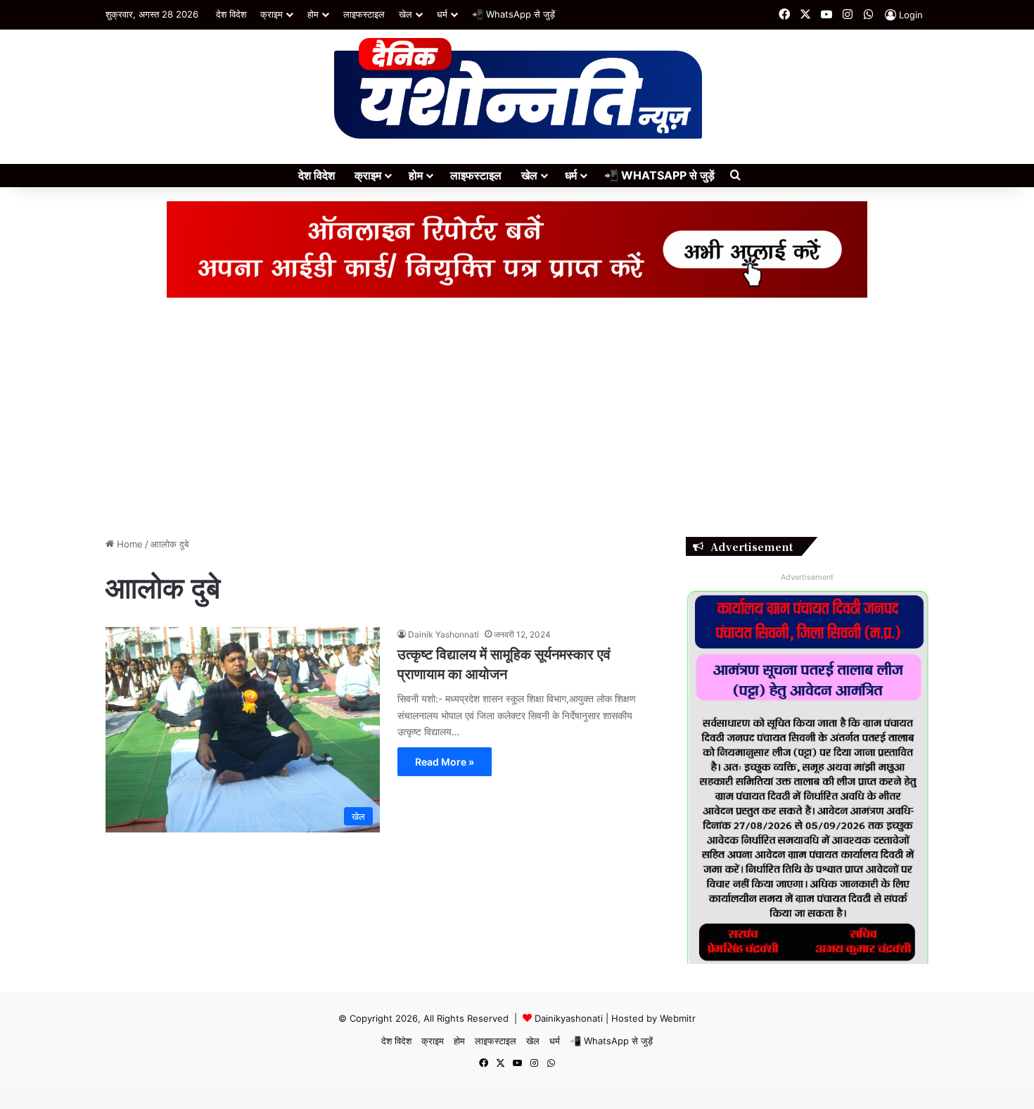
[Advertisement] (517, 417)
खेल (405, 14)
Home (128, 544)
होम (313, 14)
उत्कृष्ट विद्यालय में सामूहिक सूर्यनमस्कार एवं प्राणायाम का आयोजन (504, 663)
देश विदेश (231, 14)
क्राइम (271, 14)
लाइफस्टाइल (364, 14)
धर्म (442, 14)
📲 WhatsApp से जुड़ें (513, 14)
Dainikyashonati (569, 1018)
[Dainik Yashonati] (517, 89)
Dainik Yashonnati (443, 634)
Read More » (444, 762)
